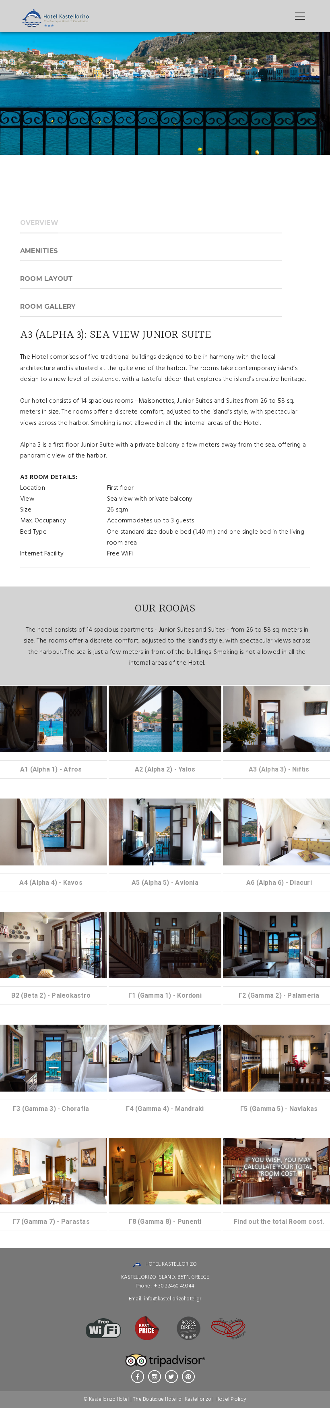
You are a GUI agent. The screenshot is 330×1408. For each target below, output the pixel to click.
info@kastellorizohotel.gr (173, 1299)
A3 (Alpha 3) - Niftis (279, 769)
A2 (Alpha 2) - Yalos (165, 769)
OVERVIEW (39, 223)
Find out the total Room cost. (279, 1221)
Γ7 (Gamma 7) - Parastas (51, 1221)
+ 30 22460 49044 (174, 1286)
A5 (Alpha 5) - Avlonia (165, 882)
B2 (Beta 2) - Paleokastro (51, 995)
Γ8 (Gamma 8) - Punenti (165, 1221)
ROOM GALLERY (48, 306)
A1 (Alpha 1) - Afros (51, 769)
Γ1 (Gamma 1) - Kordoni (165, 995)
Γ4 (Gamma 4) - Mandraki (165, 1109)
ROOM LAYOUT (46, 279)
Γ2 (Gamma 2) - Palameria (279, 995)
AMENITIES (39, 251)
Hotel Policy (230, 1399)
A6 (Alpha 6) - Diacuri (279, 882)
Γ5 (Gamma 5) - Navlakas (279, 1109)
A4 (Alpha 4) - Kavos (50, 882)
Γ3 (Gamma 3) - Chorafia (51, 1109)
